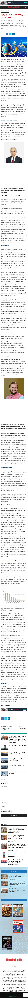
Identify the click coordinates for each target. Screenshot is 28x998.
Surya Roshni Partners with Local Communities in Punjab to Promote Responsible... (17, 890)
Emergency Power (3, 762)
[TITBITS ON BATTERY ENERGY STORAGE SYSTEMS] (4, 754)
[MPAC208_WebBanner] (14, 3)
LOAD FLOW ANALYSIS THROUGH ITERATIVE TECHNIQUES (6, 728)
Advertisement (10, 994)
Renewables (7, 10)
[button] (2, 7)
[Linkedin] (13, 34)
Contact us (19, 994)
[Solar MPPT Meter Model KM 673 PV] (4, 747)
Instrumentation (4, 749)
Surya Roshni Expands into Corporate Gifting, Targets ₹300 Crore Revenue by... (17, 876)
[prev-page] (2, 779)
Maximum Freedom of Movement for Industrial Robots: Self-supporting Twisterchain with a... (17, 883)
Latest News (10, 832)
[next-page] (4, 779)
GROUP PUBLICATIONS (14, 900)
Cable (9, 841)
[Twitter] (10, 34)
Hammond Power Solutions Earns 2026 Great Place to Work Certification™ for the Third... (16, 861)
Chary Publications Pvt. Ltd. (14, 996)
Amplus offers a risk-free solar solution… (21, 727)
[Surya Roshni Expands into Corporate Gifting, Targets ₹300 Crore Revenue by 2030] (4, 830)
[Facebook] (7, 34)
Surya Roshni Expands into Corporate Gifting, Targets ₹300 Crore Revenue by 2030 (16, 829)
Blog (15, 994)
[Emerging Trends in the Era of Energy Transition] (4, 760)
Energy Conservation (4, 755)
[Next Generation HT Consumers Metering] (4, 773)
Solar (7, 12)
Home (2, 10)
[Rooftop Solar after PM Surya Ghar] (4, 767)
